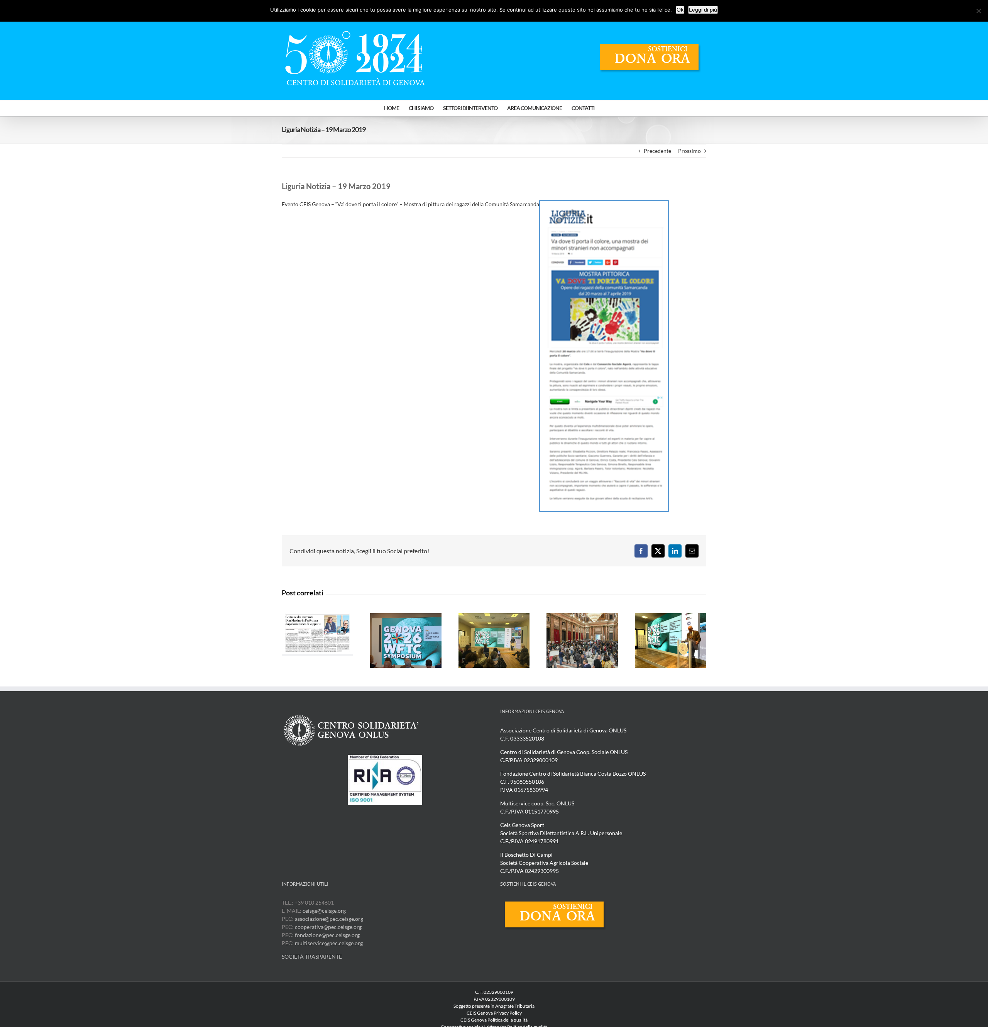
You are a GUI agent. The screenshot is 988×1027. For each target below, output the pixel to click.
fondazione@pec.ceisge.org (327, 935)
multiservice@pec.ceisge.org (329, 943)
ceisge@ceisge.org (324, 910)
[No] (978, 11)
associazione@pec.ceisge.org (329, 918)
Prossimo (689, 150)
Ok (680, 10)
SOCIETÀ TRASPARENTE (312, 956)
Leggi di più (703, 10)
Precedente (657, 150)
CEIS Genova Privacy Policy (494, 1013)
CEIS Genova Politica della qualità (494, 1020)
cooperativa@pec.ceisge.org (328, 927)
